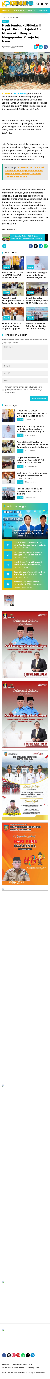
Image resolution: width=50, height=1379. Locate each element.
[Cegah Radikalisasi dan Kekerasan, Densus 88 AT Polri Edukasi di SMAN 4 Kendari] (37, 288)
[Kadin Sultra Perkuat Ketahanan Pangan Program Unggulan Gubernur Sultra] (13, 314)
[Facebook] (31, 246)
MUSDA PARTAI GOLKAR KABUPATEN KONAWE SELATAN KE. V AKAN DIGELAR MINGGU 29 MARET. (12, 275)
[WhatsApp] (46, 246)
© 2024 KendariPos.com (13, 1372)
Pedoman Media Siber (23, 1364)
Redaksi (5, 1364)
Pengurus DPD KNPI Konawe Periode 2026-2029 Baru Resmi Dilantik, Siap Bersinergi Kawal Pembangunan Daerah (28, 583)
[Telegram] (41, 246)
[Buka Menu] (42, 3)
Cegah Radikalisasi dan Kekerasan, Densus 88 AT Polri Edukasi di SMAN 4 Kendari (37, 301)
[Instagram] (14, 1355)
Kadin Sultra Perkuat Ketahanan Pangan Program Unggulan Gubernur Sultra (11, 326)
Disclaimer (19, 1367)
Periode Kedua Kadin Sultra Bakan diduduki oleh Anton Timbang (36, 326)
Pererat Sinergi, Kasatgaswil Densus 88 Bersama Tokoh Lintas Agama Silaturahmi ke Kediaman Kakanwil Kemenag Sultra (13, 301)
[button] (37, 3)
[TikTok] (28, 1355)
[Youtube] (18, 1355)
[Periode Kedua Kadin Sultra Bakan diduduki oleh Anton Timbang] (37, 314)
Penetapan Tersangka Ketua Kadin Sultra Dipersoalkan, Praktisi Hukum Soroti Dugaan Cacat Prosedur (36, 275)
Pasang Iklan (33, 1367)
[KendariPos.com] (18, 3)
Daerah (5, 21)
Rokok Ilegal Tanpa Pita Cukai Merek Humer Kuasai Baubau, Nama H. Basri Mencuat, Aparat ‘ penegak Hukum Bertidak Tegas (29, 563)
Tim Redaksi (6, 46)
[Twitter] (36, 246)
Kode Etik (6, 1367)
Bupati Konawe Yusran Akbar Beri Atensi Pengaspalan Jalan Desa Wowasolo (29, 573)
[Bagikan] (46, 47)
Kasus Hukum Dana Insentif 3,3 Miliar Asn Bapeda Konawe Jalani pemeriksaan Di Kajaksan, (29, 543)
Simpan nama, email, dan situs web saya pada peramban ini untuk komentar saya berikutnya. (23, 390)
